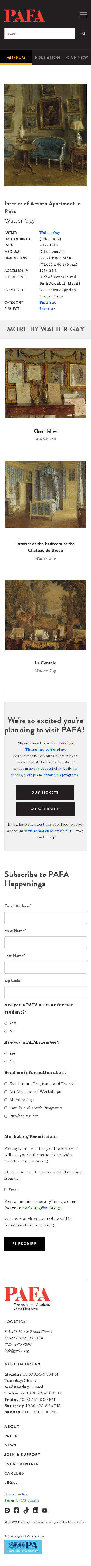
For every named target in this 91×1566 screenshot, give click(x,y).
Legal (11, 1482)
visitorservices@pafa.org (49, 831)
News (10, 1445)
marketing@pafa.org (40, 1208)
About (11, 1427)
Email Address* (18, 906)
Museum (15, 57)
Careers (14, 1473)
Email (13, 1189)
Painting (47, 302)
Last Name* (14, 955)
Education (47, 57)
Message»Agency (22, 1536)
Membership (45, 809)
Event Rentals (21, 1464)
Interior (47, 309)
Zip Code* (13, 980)
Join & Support (22, 1454)
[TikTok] (26, 1510)
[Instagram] (7, 1510)
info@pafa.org (16, 1351)
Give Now (77, 57)
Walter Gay (49, 233)
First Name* (15, 930)
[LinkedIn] (35, 1510)
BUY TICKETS (45, 792)
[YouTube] (45, 1510)
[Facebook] (17, 1510)
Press (11, 1436)
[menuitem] (16, 57)
